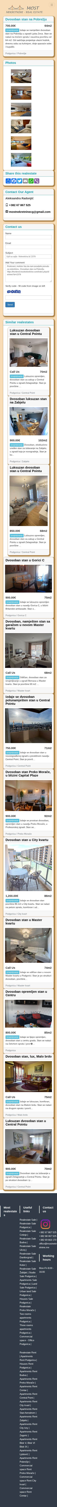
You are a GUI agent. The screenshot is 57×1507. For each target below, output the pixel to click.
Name (8, 233)
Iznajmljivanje (12, 30)
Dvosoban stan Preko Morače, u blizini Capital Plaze (28, 773)
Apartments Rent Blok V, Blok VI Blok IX (28, 1443)
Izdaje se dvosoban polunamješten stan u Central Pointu (28, 700)
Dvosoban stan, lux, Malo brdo (29, 1056)
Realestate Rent (28, 1352)
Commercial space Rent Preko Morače (27, 1469)
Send (10, 304)
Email (8, 243)
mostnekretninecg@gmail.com (30, 211)
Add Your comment (15, 262)
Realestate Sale (28, 1219)
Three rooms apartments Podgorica (26, 1329)
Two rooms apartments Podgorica (25, 1318)
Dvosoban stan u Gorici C (25, 560)
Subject (9, 253)
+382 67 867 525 (20, 205)
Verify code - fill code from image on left (25, 286)
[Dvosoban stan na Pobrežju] (21, 76)
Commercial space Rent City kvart (28, 1480)
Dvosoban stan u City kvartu (27, 840)
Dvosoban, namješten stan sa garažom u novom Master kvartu (28, 625)
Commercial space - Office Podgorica (27, 1340)
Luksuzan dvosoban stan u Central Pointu (26, 332)
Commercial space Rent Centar (26, 1492)
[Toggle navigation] (52, 5)
